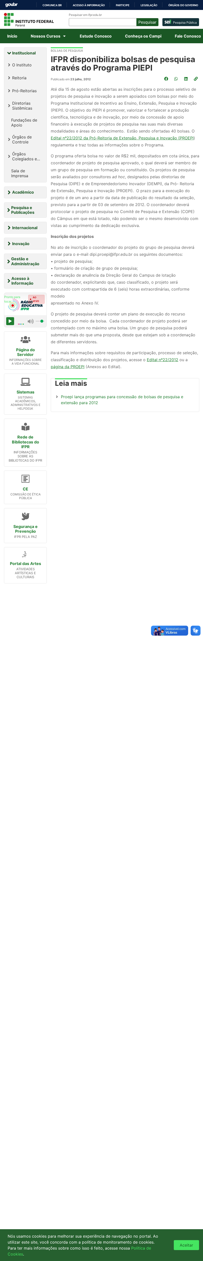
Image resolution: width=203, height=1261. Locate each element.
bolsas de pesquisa (67, 50)
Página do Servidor (25, 352)
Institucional (24, 52)
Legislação (149, 5)
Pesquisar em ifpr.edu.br (85, 15)
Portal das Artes (25, 563)
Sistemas (25, 392)
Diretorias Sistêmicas (22, 106)
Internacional (24, 227)
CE (25, 488)
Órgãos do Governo (183, 5)
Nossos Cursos (45, 36)
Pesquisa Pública (185, 22)
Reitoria (19, 77)
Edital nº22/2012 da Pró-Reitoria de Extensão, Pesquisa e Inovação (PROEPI (122, 137)
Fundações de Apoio (24, 123)
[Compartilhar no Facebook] (167, 79)
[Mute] (31, 321)
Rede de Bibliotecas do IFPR (25, 442)
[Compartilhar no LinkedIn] (186, 79)
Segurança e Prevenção (25, 529)
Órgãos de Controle (22, 139)
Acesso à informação (89, 5)
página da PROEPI (67, 366)
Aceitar (186, 1245)
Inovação (20, 243)
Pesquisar (147, 22)
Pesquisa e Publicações (22, 210)
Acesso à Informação (22, 281)
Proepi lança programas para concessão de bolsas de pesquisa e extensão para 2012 (122, 399)
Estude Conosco (96, 36)
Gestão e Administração (25, 261)
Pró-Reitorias (24, 90)
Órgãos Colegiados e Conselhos (24, 156)
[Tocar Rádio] (10, 321)
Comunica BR (52, 5)
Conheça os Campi (143, 36)
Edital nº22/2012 (162, 359)
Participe (122, 5)
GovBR (11, 4)
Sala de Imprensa (19, 173)
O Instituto (22, 64)
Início (12, 36)
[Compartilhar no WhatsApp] (176, 79)
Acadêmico (23, 192)
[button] (196, 79)
